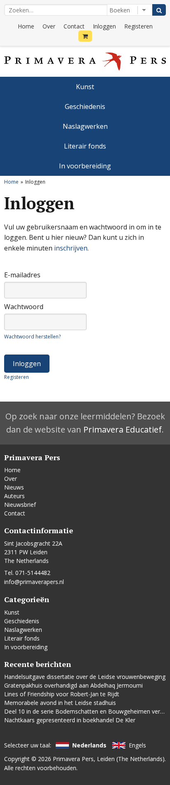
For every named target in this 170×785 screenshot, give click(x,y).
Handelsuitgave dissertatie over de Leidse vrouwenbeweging (84, 677)
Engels (137, 745)
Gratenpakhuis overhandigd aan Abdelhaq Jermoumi (73, 685)
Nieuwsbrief (20, 504)
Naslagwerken (85, 126)
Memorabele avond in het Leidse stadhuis (60, 703)
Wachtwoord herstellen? (32, 336)
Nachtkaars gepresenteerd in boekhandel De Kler (69, 720)
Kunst (85, 86)
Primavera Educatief (122, 429)
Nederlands (89, 745)
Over (48, 26)
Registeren (138, 26)
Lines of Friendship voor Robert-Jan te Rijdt (61, 694)
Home (26, 26)
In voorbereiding (85, 165)
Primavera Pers (73, 759)
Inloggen (104, 26)
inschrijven (70, 248)
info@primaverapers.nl (34, 582)
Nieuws (14, 487)
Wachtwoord (23, 306)
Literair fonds (85, 146)
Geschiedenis (85, 106)
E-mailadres (22, 274)
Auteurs (14, 496)
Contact (74, 26)
